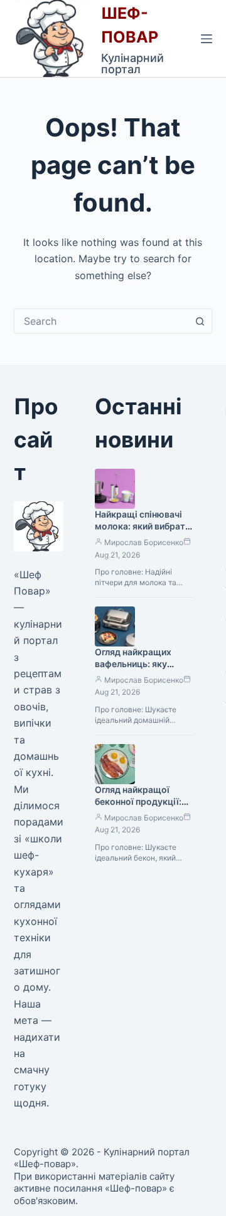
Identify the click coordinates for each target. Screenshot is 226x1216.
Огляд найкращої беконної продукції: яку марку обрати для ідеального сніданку (142, 807)
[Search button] (200, 321)
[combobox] (101, 321)
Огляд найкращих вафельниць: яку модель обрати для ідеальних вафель (137, 669)
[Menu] (206, 38)
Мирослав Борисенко (143, 542)
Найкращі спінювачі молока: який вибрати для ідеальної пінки (142, 526)
